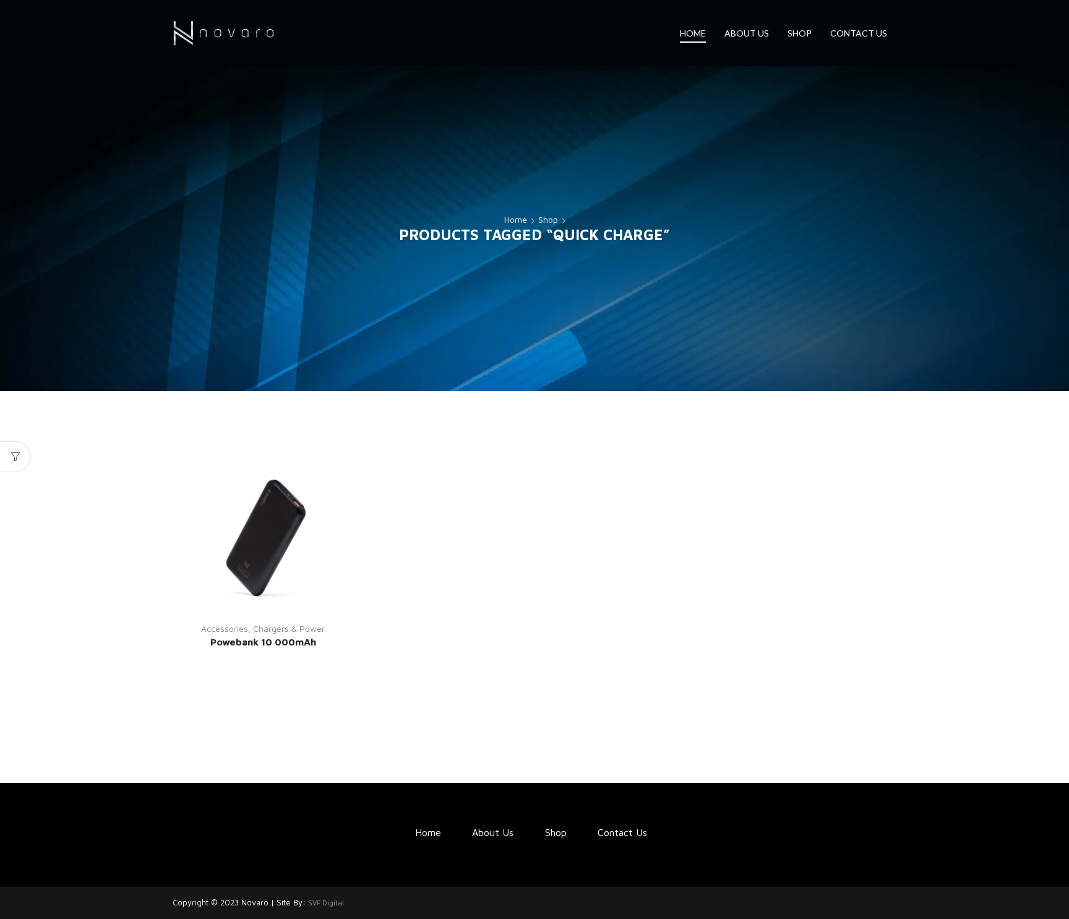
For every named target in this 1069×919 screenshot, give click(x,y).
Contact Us (858, 33)
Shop (800, 33)
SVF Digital (326, 903)
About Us (746, 33)
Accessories (224, 628)
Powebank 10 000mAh (263, 641)
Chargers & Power (289, 628)
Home (693, 33)
